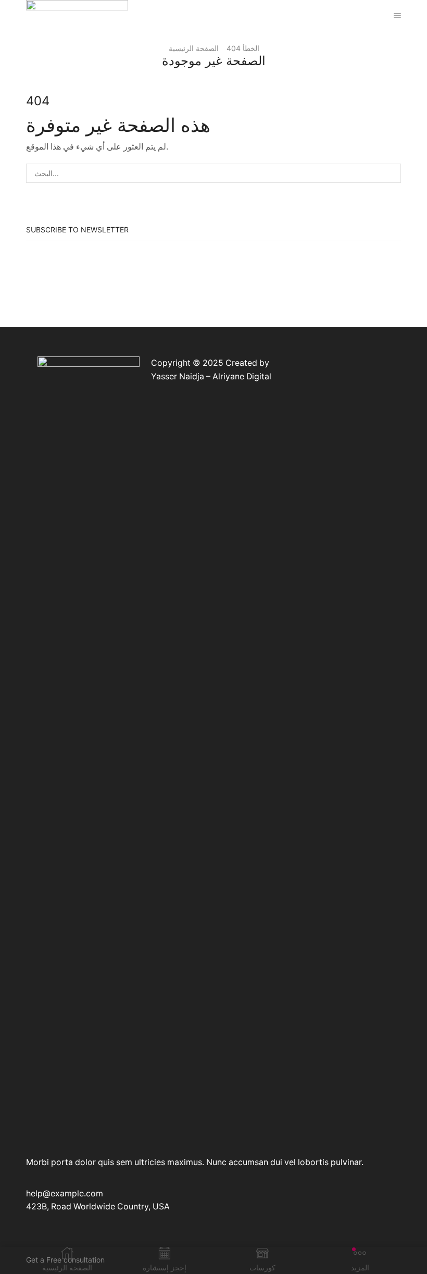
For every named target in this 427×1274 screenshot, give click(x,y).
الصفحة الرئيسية (194, 48)
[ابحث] (391, 173)
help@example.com (64, 1193)
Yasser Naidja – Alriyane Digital (211, 376)
